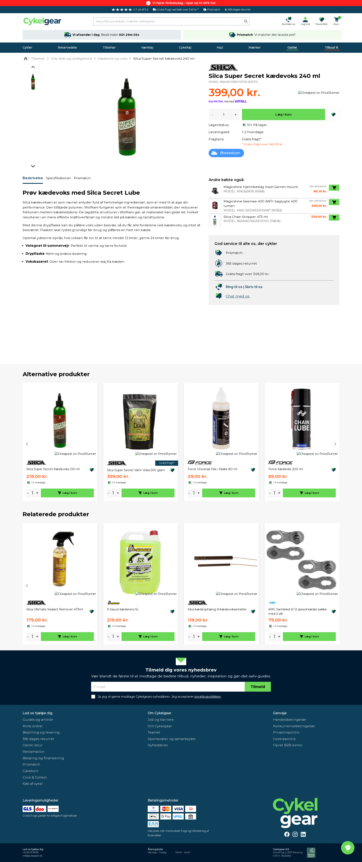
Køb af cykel (33, 784)
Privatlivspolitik (286, 732)
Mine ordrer (33, 726)
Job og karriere (161, 720)
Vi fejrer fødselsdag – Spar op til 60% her (184, 3)
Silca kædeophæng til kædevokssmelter (217, 609)
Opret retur (33, 745)
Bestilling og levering (41, 732)
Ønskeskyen (230, 153)
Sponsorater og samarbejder (172, 739)
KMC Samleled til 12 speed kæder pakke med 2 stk (297, 611)
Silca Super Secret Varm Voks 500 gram (136, 470)
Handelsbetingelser (290, 720)
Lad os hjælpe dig (37, 713)
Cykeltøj (185, 47)
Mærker (254, 47)
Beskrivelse (33, 178)
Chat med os (238, 296)
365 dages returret (38, 739)
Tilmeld (258, 686)
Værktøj (147, 47)
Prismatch (82, 178)
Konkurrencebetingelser (294, 726)
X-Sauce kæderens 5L (123, 609)
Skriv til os (253, 287)
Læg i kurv (283, 114)
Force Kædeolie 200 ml (285, 469)
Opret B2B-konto (287, 745)
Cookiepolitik (284, 739)
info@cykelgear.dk (32, 855)
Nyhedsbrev (158, 745)
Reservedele (67, 47)
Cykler (27, 47)
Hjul (220, 47)
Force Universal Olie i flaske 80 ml (212, 469)
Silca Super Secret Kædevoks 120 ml (53, 469)
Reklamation (33, 752)
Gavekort (30, 771)
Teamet (154, 732)
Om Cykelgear (159, 713)
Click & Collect (35, 777)
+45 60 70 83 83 (30, 852)
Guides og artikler (38, 720)
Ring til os (234, 287)
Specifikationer (58, 178)
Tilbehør (109, 47)
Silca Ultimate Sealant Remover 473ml (54, 609)
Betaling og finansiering (43, 758)
